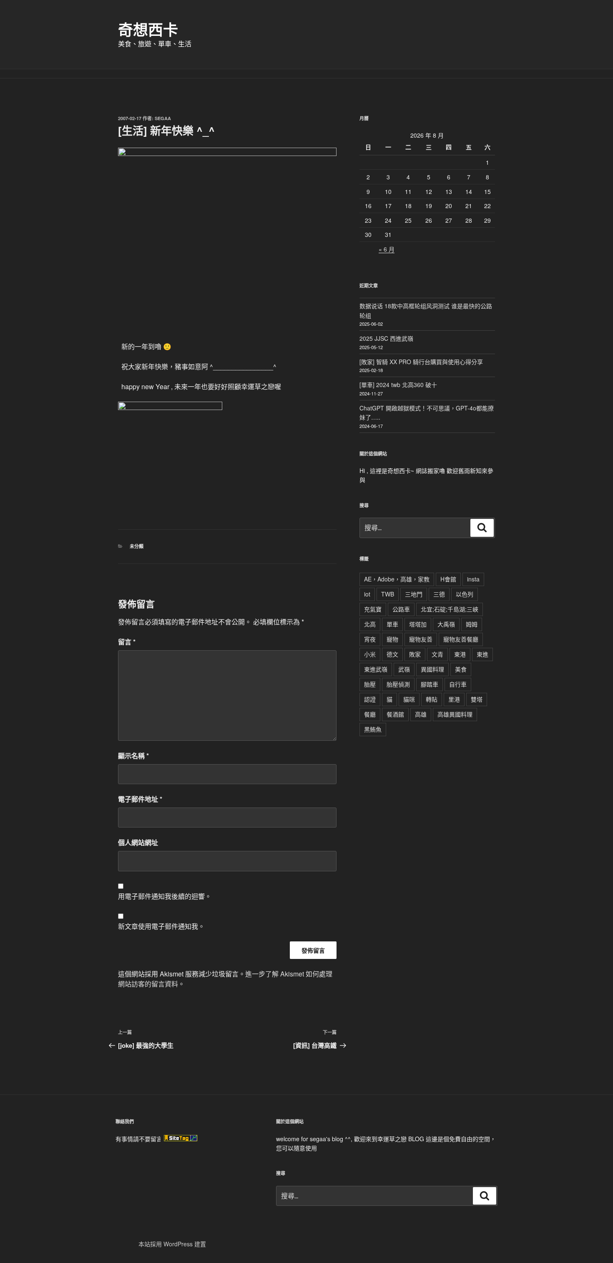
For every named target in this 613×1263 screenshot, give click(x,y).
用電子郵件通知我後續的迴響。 (164, 896)
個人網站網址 (138, 842)
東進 (482, 654)
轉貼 (431, 699)
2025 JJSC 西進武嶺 (386, 338)
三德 (439, 594)
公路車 (401, 609)
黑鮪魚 (373, 729)
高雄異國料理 (454, 714)
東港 (460, 654)
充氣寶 (373, 609)
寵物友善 (420, 639)
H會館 (448, 579)
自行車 (458, 684)
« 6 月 (386, 249)
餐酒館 (395, 714)
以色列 (464, 594)
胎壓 (370, 684)
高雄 (421, 714)
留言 (127, 642)
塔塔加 (418, 624)
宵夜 (370, 639)
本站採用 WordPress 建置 (172, 1244)
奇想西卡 (148, 29)
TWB (387, 594)
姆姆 (471, 624)
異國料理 (432, 669)
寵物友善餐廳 (460, 639)
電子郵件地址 (140, 799)
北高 (370, 624)
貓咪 (409, 699)
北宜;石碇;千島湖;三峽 (449, 609)
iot (367, 594)
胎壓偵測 (398, 684)
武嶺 (404, 669)
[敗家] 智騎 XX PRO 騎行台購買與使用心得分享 (421, 361)
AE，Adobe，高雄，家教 (397, 579)
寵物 (392, 639)
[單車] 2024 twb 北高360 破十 (398, 384)
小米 (370, 654)
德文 (392, 654)
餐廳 (370, 714)
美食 (461, 669)
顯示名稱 (133, 755)
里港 (454, 699)
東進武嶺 (375, 669)
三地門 (413, 594)
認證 (370, 699)
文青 (437, 654)
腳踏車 (429, 684)
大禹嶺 (446, 624)
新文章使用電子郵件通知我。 (161, 926)
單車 (392, 624)
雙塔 (476, 699)
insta (473, 579)
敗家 (415, 654)
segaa (163, 118)
